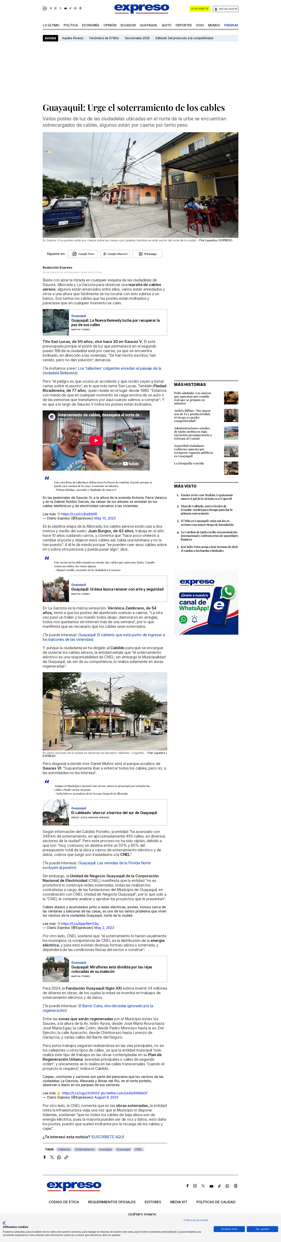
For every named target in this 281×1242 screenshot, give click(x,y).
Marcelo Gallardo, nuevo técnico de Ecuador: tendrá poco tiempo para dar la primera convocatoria (206, 509)
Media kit (178, 1202)
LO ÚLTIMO (51, 25)
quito (166, 25)
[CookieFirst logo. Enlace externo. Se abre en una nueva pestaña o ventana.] (4, 1223)
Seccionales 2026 (137, 38)
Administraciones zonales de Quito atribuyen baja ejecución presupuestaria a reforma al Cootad (193, 433)
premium (231, 25)
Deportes (184, 25)
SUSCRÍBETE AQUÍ (107, 1137)
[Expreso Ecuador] (74, 1190)
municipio (105, 1149)
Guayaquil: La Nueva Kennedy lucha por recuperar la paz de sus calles (115, 322)
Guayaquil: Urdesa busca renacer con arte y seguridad (117, 589)
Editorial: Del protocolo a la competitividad (184, 38)
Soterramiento (85, 1149)
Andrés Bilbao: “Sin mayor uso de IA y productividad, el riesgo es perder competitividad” (192, 415)
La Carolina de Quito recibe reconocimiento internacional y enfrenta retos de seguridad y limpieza (209, 535)
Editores (153, 1202)
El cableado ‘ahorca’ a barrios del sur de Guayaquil (114, 813)
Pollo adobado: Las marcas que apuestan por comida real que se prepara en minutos (192, 398)
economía (90, 25)
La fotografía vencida (189, 463)
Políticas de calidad (216, 1202)
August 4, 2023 (106, 1097)
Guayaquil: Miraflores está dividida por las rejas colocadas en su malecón (111, 969)
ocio (200, 25)
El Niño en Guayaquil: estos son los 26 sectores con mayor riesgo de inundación (207, 522)
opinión (109, 25)
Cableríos (64, 1149)
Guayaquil (149, 25)
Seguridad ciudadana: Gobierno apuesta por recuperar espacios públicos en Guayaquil (193, 451)
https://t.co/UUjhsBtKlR (79, 514)
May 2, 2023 (104, 928)
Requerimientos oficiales (112, 1202)
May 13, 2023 (105, 518)
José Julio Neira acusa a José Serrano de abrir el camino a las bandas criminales (209, 548)
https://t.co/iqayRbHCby (80, 924)
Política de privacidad (196, 1220)
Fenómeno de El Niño (104, 38)
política (71, 25)
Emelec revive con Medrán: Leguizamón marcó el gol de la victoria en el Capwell (207, 497)
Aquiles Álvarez (73, 38)
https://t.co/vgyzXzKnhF (81, 1093)
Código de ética (64, 1202)
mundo (214, 25)
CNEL (139, 1149)
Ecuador (128, 25)
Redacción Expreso (57, 267)
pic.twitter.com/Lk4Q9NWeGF (124, 1093)
